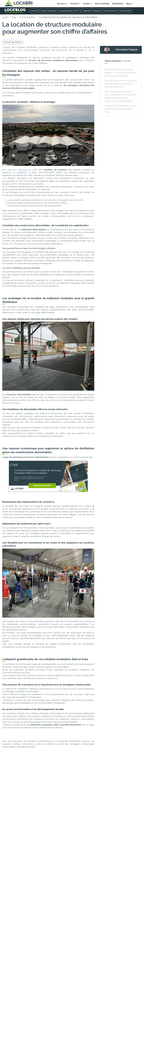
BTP (77, 11)
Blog (14, 17)
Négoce (97, 11)
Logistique (86, 11)
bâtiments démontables (19, 169)
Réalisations (117, 3)
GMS (64, 252)
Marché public (125, 11)
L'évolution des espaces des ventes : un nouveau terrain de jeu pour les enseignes (120, 72)
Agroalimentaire (66, 11)
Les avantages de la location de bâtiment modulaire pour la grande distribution (121, 83)
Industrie (34, 11)
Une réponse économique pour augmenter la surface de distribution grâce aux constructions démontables (120, 96)
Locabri (5, 17)
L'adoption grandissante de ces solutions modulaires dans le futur (121, 108)
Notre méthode (102, 3)
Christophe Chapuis (126, 49)
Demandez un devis (138, 3)
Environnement (110, 11)
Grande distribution (48, 11)
